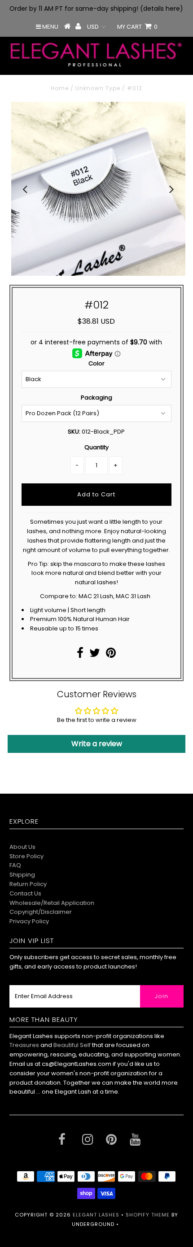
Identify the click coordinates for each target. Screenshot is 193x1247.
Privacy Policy (29, 921)
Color (96, 363)
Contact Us (25, 893)
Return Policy (28, 884)
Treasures (24, 1045)
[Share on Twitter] (94, 655)
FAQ (15, 865)
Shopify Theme (148, 1214)
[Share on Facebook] (80, 655)
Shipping (22, 874)
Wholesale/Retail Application (51, 903)
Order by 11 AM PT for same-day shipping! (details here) (96, 8)
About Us (22, 847)
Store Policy (26, 856)
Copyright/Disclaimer (40, 912)
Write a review (96, 744)
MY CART (137, 26)
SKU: (74, 431)
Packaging (96, 397)
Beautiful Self (72, 1045)
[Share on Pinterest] (111, 655)
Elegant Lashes (96, 1214)
